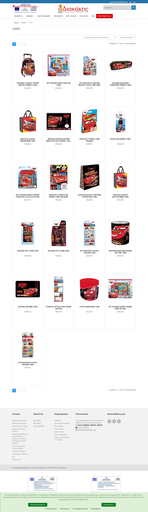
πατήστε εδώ (83, 499)
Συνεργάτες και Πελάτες (20, 426)
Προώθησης (96, 509)
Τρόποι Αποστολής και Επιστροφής (61, 438)
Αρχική (16, 22)
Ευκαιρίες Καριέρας (18, 451)
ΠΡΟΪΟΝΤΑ (18, 16)
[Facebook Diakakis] (109, 421)
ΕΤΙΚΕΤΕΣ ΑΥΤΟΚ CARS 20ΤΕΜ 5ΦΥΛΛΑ (58, 308)
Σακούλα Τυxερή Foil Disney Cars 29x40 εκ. (58, 196)
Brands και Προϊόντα (19, 423)
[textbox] (117, 7)
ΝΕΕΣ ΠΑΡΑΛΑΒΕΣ (43, 16)
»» (25, 44)
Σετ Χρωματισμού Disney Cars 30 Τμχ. (120, 308)
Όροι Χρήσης (58, 426)
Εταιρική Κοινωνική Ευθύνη (18, 430)
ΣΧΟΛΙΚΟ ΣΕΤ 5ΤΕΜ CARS (27, 251)
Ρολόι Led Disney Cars (120, 139)
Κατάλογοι (84, 16)
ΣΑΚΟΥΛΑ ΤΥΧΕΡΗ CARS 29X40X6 (89, 140)
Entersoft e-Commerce (58, 468)
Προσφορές (37, 420)
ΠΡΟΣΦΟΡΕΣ (58, 16)
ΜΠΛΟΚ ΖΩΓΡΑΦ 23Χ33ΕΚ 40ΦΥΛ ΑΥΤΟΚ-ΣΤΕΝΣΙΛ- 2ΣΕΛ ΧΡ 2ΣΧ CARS (58, 140)
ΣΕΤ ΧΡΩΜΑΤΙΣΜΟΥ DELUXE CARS (59, 84)
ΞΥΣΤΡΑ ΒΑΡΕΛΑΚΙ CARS (89, 307)
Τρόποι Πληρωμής (60, 435)
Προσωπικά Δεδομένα (61, 423)
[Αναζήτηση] (133, 7)
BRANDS (30, 16)
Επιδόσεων (64, 509)
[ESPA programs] (25, 8)
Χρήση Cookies (59, 432)
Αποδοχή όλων (109, 505)
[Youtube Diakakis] (119, 421)
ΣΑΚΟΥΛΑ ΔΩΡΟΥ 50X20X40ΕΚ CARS (27, 140)
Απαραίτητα (51, 509)
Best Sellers (71, 16)
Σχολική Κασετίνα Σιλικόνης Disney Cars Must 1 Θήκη (120, 84)
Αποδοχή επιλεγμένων (37, 505)
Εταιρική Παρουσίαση (19, 420)
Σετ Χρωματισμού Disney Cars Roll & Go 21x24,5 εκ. (28, 196)
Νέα (93, 16)
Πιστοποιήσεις (59, 429)
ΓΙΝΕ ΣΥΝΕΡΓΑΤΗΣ (104, 16)
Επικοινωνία (16, 460)
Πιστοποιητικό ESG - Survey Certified (19, 447)
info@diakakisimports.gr (86, 430)
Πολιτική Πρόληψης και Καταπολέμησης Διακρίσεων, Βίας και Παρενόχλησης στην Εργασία (20, 438)
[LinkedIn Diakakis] (114, 421)
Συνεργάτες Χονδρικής (19, 454)
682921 (100, 425)
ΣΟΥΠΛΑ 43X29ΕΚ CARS (27, 307)
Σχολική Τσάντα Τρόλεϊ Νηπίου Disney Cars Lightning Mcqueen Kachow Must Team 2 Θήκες (28, 84)
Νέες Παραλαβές (38, 426)
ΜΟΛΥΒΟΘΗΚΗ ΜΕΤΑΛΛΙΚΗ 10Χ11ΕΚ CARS (120, 252)
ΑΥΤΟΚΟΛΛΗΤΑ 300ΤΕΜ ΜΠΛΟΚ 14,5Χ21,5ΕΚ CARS (89, 84)
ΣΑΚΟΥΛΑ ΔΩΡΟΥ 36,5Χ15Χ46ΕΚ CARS (120, 196)
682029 (93, 425)
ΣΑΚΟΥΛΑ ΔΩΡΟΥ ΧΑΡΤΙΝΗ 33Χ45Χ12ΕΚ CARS (89, 196)
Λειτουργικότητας (80, 509)
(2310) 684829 (83, 425)
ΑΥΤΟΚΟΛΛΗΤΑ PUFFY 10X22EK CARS (89, 252)
